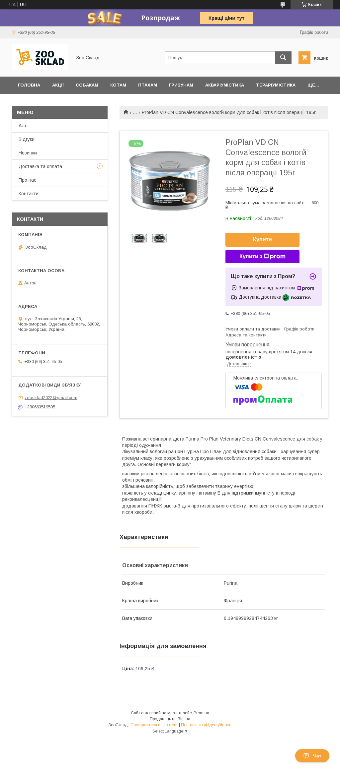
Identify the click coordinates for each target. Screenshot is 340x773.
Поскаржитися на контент (154, 725)
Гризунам (181, 85)
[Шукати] (283, 57)
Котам (118, 85)
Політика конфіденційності (206, 725)
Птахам (147, 85)
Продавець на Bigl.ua (170, 719)
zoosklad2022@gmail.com (51, 397)
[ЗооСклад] (40, 68)
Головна (29, 85)
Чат (317, 755)
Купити (262, 239)
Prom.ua (201, 713)
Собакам (87, 85)
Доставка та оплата (40, 166)
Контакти (29, 193)
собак (312, 439)
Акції (58, 85)
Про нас (27, 180)
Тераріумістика (276, 85)
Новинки (28, 152)
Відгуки (27, 139)
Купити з (250, 256)
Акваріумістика (224, 85)
